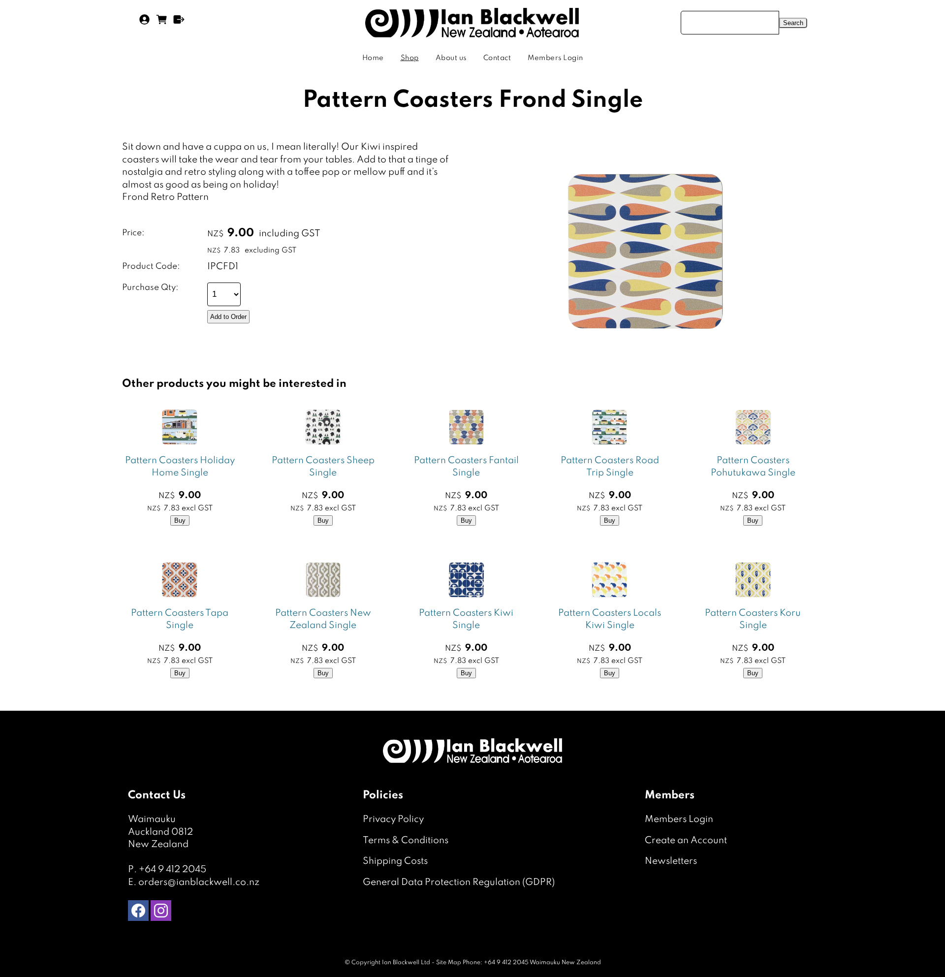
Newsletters (671, 861)
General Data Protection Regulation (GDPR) (459, 882)
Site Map (448, 963)
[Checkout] (179, 22)
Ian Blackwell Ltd (406, 963)
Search (793, 23)
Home (373, 58)
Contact (497, 58)
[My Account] (144, 22)
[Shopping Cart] (161, 22)
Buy (180, 520)
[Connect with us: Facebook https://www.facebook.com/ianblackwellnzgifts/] (138, 912)
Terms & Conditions (405, 840)
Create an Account (686, 840)
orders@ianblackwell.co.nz (198, 882)
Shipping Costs (395, 861)
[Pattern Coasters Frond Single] (645, 359)
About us (451, 58)
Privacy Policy (393, 819)
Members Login (555, 58)
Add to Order (228, 316)
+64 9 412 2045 (172, 869)
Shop (410, 58)
